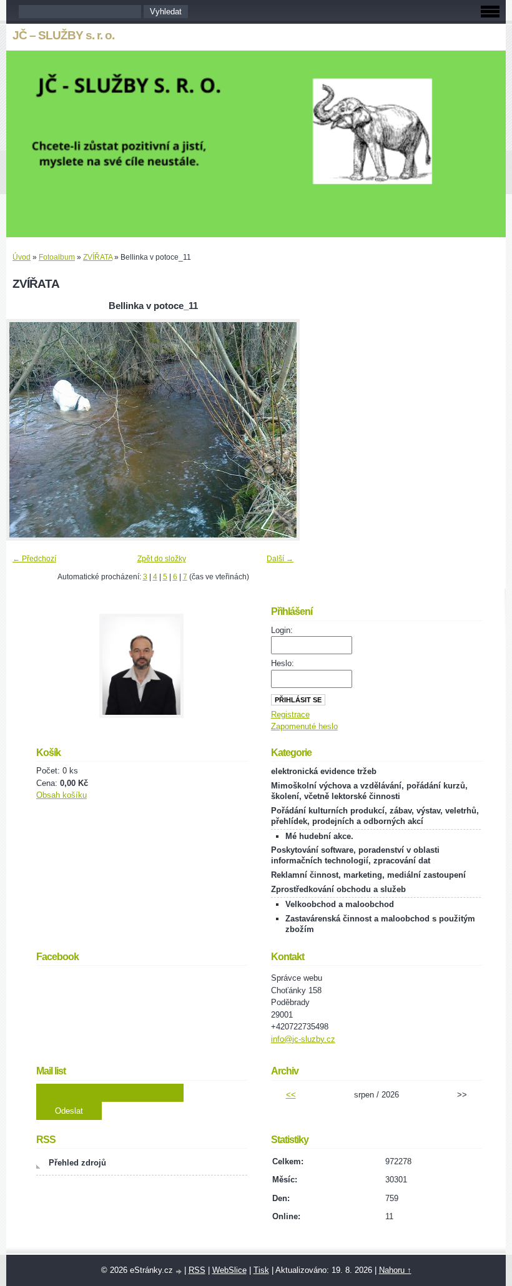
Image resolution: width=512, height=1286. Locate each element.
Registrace (290, 714)
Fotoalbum (57, 257)
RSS (197, 1270)
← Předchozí (34, 558)
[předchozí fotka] (26, 430)
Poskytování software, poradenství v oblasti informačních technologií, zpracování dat (355, 855)
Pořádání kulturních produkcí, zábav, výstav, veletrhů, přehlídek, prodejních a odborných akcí (375, 816)
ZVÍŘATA (97, 257)
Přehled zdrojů (77, 1162)
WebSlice (229, 1270)
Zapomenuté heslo (304, 726)
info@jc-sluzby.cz (303, 1039)
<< (291, 1094)
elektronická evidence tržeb (324, 771)
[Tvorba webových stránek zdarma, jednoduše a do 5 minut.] (179, 1271)
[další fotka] (279, 430)
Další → (280, 558)
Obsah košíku (61, 795)
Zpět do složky (161, 558)
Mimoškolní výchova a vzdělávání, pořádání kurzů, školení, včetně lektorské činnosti (369, 791)
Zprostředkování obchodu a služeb (338, 889)
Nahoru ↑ (395, 1270)
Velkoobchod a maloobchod (339, 904)
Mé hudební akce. (319, 836)
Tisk (261, 1270)
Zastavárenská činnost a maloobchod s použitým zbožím (380, 924)
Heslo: (282, 663)
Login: (282, 630)
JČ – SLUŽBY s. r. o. (63, 35)
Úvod (21, 257)
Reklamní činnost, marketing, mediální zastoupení (368, 875)
